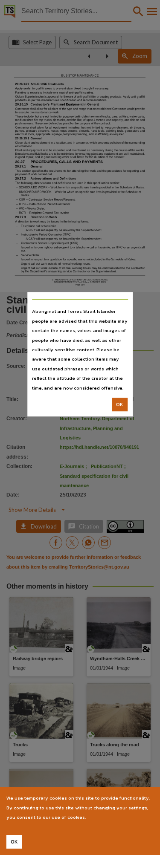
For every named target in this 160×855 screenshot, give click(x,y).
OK (119, 404)
